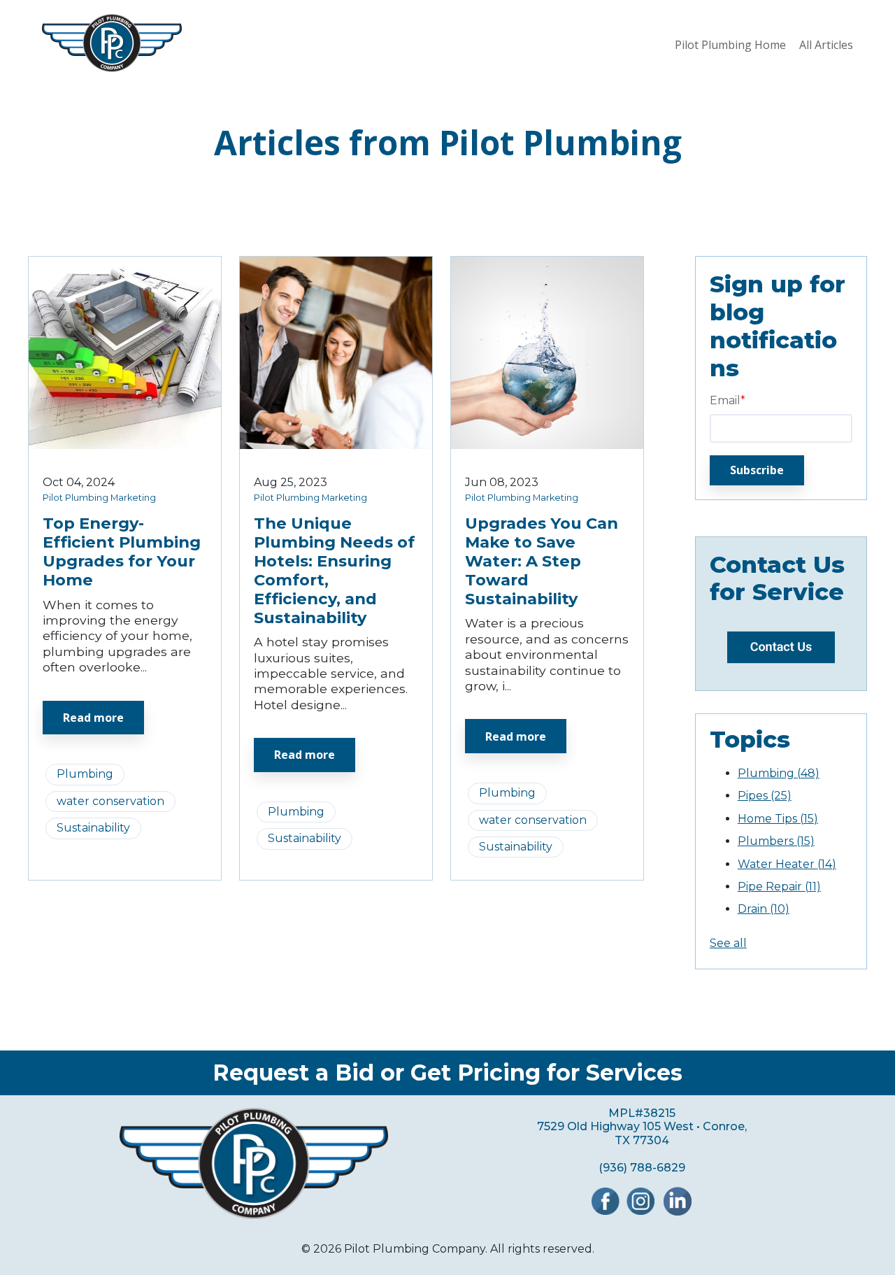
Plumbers (776, 841)
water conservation (110, 801)
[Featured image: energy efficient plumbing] (125, 445)
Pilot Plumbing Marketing (99, 497)
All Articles (826, 44)
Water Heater (787, 864)
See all (728, 943)
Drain (763, 909)
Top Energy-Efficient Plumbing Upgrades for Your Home (122, 551)
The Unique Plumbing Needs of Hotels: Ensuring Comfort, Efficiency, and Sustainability (334, 570)
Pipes (765, 795)
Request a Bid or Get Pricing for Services (447, 1073)
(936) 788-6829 (642, 1167)
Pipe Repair (779, 886)
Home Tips (778, 818)
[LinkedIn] (678, 1211)
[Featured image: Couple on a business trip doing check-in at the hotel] (336, 445)
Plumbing (85, 774)
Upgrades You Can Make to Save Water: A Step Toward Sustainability (541, 560)
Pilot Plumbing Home (730, 44)
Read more (93, 717)
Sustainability (93, 827)
